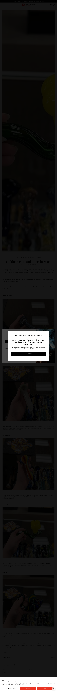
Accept (28, 688)
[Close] (47, 332)
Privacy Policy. (20, 684)
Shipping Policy (28, 357)
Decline (46, 688)
